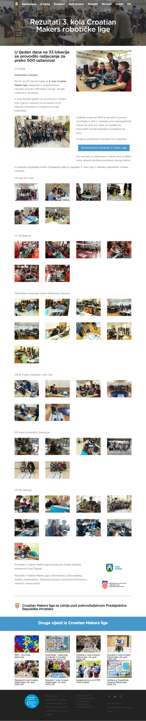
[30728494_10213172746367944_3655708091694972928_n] (57, 397)
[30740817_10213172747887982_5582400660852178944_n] (119, 397)
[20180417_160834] (57, 536)
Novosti (107, 4)
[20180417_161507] (27, 560)
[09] (57, 478)
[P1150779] (27, 363)
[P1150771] (57, 316)
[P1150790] (57, 340)
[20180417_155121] (119, 513)
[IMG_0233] (57, 224)
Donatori (59, 4)
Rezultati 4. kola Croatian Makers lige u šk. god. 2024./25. (88, 657)
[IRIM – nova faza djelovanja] (27, 644)
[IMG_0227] (119, 201)
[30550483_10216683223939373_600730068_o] (27, 421)
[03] (27, 478)
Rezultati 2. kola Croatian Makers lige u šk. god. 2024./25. (26, 682)
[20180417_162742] (88, 513)
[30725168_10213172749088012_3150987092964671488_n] (57, 421)
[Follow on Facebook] (109, 696)
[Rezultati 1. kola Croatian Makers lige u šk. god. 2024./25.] (57, 669)
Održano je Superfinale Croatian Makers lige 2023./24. (118, 682)
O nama (45, 4)
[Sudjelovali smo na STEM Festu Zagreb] (88, 669)
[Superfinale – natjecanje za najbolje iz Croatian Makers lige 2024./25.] (57, 644)
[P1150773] (27, 316)
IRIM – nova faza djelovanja (22, 656)
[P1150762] (119, 316)
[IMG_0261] (88, 201)
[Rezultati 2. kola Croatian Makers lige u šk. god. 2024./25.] (27, 669)
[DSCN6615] (57, 258)
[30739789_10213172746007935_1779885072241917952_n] (88, 397)
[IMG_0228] (27, 224)
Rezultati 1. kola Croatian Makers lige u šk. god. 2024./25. (56, 682)
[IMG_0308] (27, 201)
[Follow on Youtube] (115, 696)
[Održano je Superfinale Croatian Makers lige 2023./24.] (119, 669)
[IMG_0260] (57, 201)
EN (129, 4)
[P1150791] (27, 340)
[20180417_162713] (57, 513)
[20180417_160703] (27, 536)
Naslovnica (29, 4)
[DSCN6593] (57, 282)
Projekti (93, 4)
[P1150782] (119, 340)
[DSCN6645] (88, 258)
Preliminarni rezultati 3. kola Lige (104, 147)
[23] (88, 455)
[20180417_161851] (27, 513)
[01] (119, 455)
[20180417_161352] (119, 536)
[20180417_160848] (88, 536)
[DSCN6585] (27, 282)
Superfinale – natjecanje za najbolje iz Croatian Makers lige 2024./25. (56, 657)
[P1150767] (88, 316)
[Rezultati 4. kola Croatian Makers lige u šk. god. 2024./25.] (88, 644)
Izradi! (119, 4)
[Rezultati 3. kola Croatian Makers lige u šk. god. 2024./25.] (119, 644)
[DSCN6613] (27, 258)
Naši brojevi (76, 4)
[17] (27, 455)
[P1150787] (88, 340)
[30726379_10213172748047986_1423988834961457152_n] (27, 397)
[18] (57, 455)
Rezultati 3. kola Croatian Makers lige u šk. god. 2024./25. (118, 657)
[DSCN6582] (119, 258)
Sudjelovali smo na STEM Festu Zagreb (88, 681)
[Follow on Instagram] (120, 696)
